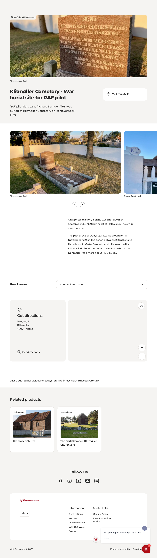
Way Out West (76, 527)
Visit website (119, 94)
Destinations (76, 514)
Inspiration (74, 518)
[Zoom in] (142, 347)
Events (72, 531)
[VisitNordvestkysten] (29, 500)
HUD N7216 (109, 252)
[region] (107, 330)
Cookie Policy (100, 514)
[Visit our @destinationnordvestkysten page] (78, 481)
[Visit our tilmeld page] (87, 481)
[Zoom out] (142, 356)
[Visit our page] (60, 481)
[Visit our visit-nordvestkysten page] (96, 481)
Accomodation (77, 522)
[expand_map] (141, 305)
